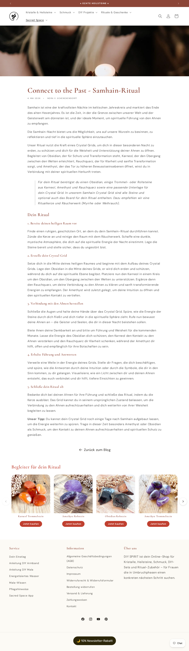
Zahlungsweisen (77, 599)
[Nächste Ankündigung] (178, 3)
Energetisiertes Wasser (24, 576)
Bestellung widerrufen (81, 587)
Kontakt (71, 606)
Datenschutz (75, 567)
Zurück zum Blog (97, 450)
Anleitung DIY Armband (24, 563)
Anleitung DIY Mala (21, 569)
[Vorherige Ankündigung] (10, 3)
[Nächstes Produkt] (183, 501)
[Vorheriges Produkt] (6, 501)
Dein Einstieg (17, 556)
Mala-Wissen (17, 582)
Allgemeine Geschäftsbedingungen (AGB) (89, 559)
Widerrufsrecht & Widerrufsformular (90, 580)
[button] (40, 12)
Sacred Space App (21, 595)
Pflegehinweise (18, 589)
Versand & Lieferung (80, 593)
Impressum (74, 573)
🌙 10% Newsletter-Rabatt (95, 641)
